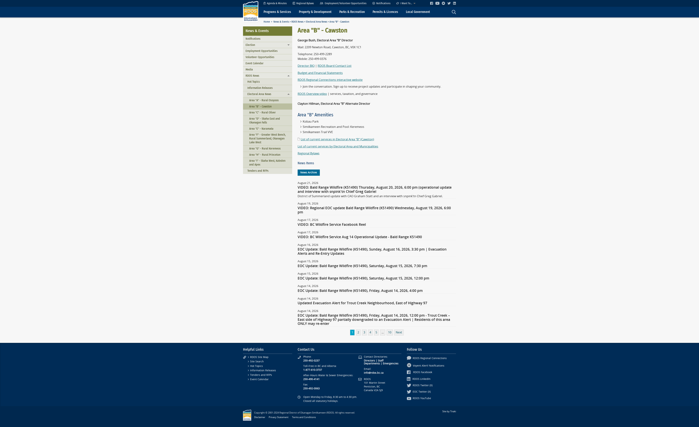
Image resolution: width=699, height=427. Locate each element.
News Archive (308, 172)
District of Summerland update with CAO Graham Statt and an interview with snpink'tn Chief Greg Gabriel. (370, 196)
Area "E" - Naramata (261, 128)
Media (249, 69)
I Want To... (406, 3)
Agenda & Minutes (277, 3)
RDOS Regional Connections (430, 358)
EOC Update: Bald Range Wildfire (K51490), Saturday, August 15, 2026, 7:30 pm (362, 266)
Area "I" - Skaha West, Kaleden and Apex (267, 162)
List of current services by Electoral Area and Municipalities (338, 146)
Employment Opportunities (262, 51)
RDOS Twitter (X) (423, 385)
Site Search (257, 361)
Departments (372, 363)
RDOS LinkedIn (421, 379)
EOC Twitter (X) (422, 391)
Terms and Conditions (304, 417)
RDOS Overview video (312, 94)
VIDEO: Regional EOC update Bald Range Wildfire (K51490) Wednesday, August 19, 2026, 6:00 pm (374, 210)
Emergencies (390, 363)
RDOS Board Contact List (335, 66)
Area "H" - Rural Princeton (264, 154)
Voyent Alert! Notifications (428, 365)
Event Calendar (255, 63)
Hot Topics (253, 81)
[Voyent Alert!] (443, 3)
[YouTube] (437, 3)
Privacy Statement (279, 417)
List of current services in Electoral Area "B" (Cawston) (337, 139)
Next (399, 332)
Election (250, 45)
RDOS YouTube (422, 398)
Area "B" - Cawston (260, 106)
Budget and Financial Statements (320, 73)
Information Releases (260, 88)
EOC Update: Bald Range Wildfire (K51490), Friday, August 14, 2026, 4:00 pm (360, 291)
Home (267, 21)
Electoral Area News (316, 21)
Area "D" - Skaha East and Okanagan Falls (264, 120)
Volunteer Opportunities (260, 57)
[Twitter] (449, 3)
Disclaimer (259, 417)
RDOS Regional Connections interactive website (330, 80)
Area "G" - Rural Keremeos (265, 148)
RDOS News (297, 21)
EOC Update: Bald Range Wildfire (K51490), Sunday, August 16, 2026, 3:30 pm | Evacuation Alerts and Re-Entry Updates (372, 251)
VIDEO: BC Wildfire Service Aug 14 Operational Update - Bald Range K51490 (360, 237)
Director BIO (306, 66)
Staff (381, 360)
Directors (369, 360)
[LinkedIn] (454, 3)
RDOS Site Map (259, 357)
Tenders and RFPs (257, 170)
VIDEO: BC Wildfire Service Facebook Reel (332, 225)
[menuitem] (275, 3)
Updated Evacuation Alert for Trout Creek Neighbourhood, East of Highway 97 (362, 303)
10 (389, 332)
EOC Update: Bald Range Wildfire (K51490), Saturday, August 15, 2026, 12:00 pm (363, 278)
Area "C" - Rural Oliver (262, 112)
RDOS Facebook (422, 372)
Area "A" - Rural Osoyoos (264, 100)
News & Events (281, 21)
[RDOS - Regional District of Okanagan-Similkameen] (250, 11)
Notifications (383, 3)
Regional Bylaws (305, 3)
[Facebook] (431, 3)
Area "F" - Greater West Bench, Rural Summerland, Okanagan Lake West (267, 138)
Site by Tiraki (449, 411)
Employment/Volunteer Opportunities (345, 3)
